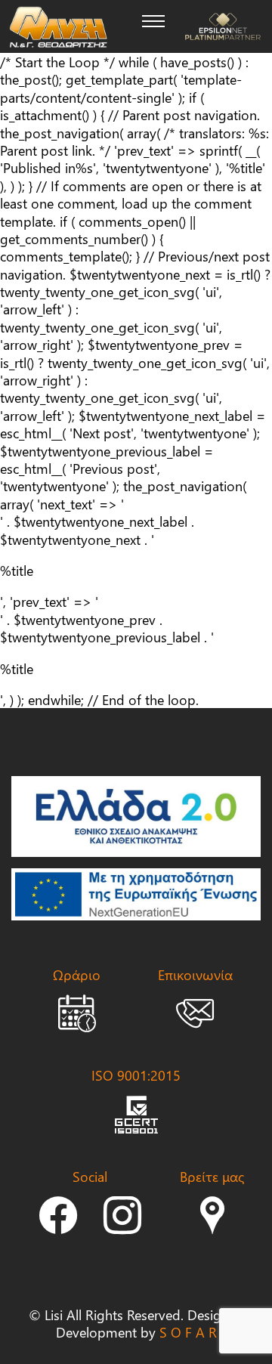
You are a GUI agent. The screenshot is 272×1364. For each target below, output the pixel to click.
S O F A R (188, 1331)
